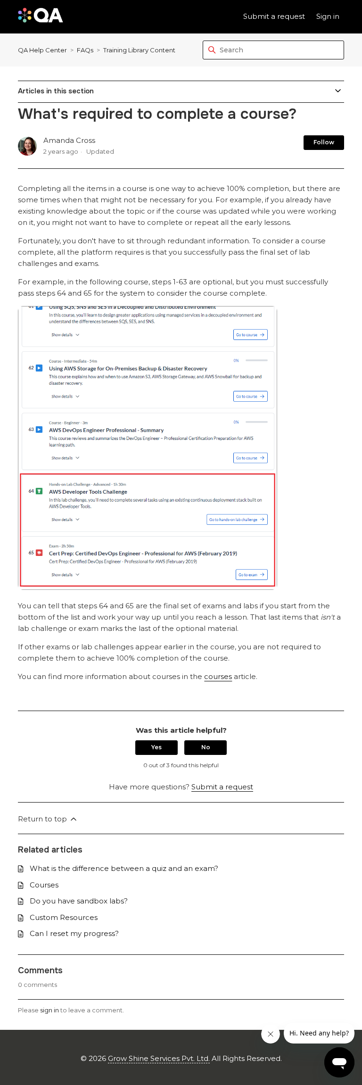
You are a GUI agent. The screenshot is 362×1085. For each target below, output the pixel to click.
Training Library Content (139, 50)
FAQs (85, 50)
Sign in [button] (327, 16)
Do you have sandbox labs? (79, 900)
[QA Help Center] (40, 17)
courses (218, 676)
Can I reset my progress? (74, 933)
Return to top (43, 818)
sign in (49, 1010)
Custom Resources (64, 917)
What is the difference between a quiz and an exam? (124, 868)
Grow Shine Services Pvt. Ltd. (159, 1058)
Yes (156, 747)
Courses (44, 884)
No (205, 747)
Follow (323, 142)
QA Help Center (42, 50)
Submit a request (274, 16)
